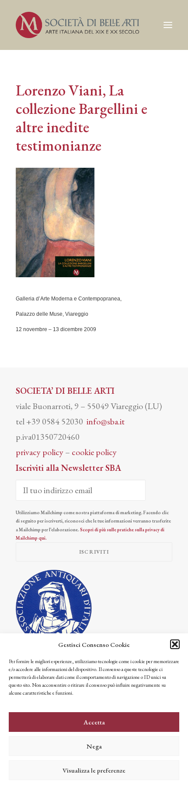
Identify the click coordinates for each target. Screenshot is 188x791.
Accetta (94, 722)
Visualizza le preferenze (94, 770)
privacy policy (39, 452)
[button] (175, 644)
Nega (94, 746)
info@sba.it (106, 421)
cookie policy (94, 452)
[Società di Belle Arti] (77, 25)
